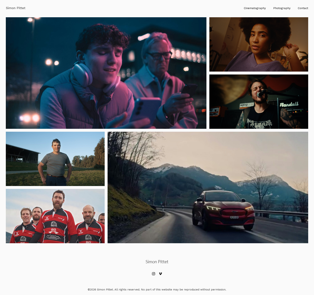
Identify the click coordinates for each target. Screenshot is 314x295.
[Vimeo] (160, 274)
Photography (282, 8)
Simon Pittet (157, 261)
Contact (303, 8)
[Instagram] (153, 274)
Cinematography (255, 8)
